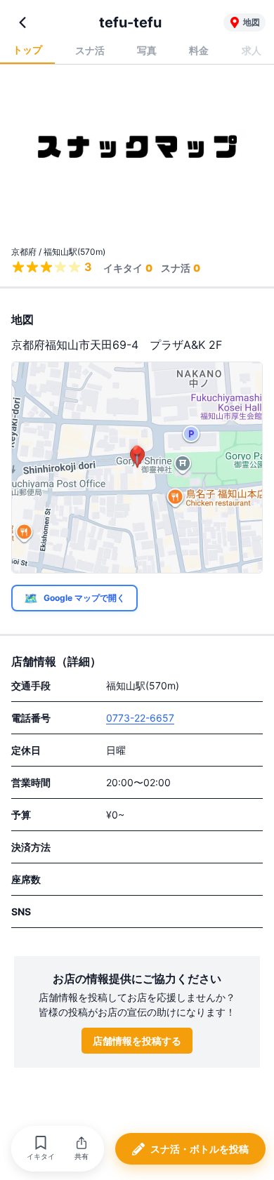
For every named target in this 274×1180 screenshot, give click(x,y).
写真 (147, 50)
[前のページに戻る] (22, 22)
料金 (199, 50)
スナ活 (90, 50)
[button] (41, 1149)
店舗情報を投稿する (137, 1041)
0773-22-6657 (140, 718)
